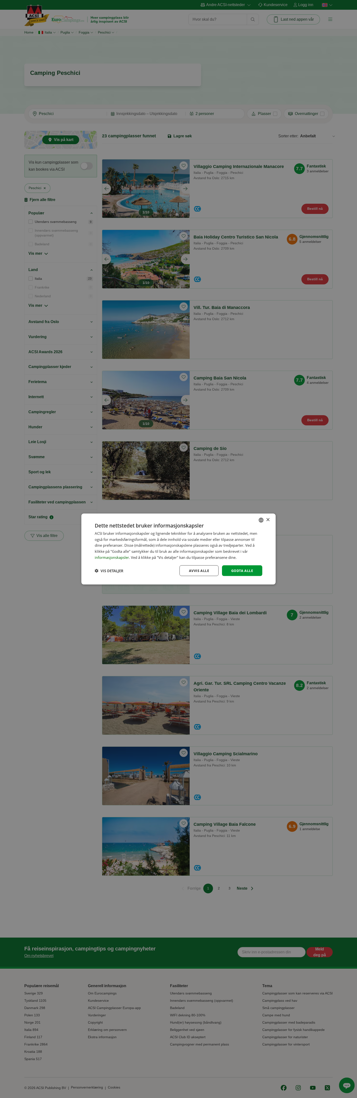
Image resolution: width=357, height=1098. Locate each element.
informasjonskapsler (112, 557)
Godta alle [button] (242, 570)
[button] (109, 570)
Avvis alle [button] (199, 570)
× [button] (268, 520)
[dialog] (178, 549)
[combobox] (261, 520)
